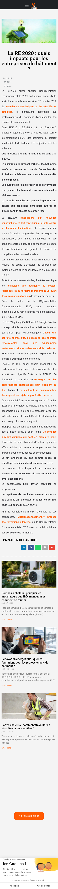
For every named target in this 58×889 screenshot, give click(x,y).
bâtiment (13, 390)
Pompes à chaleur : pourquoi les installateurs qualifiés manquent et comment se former (23, 596)
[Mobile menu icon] (27, 6)
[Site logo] (34, 6)
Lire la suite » (7, 619)
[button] (23, 547)
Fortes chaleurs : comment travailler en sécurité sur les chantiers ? (26, 726)
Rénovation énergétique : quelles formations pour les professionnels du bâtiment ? (25, 662)
